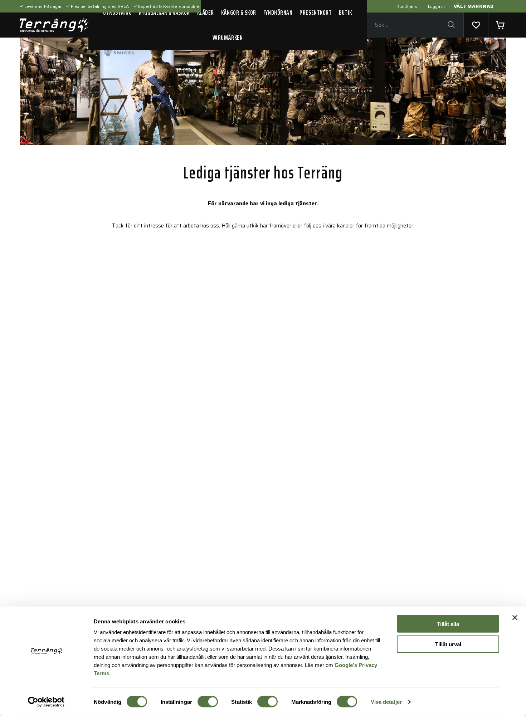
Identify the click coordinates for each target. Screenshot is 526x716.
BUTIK (345, 13)
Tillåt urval (448, 644)
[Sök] (451, 25)
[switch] (208, 701)
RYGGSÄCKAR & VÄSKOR (164, 13)
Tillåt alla (448, 624)
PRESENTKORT (315, 13)
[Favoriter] (475, 25)
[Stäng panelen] (514, 617)
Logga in (436, 6)
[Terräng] (54, 25)
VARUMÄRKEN (228, 38)
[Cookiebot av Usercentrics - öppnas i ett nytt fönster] (46, 702)
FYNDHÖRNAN (277, 13)
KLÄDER (205, 13)
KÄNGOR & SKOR (238, 13)
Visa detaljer (386, 702)
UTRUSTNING (117, 13)
